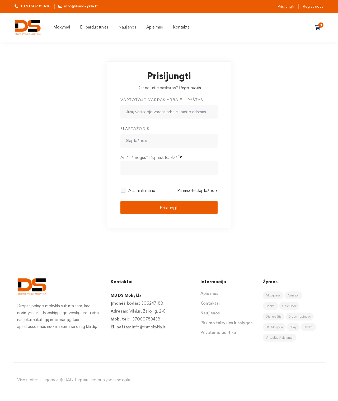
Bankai (270, 306)
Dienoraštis (273, 316)
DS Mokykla (274, 327)
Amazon (293, 295)
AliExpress (273, 295)
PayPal (308, 327)
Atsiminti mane (141, 190)
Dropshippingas (299, 316)
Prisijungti (286, 6)
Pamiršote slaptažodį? (197, 190)
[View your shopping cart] (319, 27)
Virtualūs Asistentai (279, 337)
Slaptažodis (134, 128)
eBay (293, 327)
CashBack (289, 306)
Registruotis (313, 6)
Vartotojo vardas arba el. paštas (161, 99)
